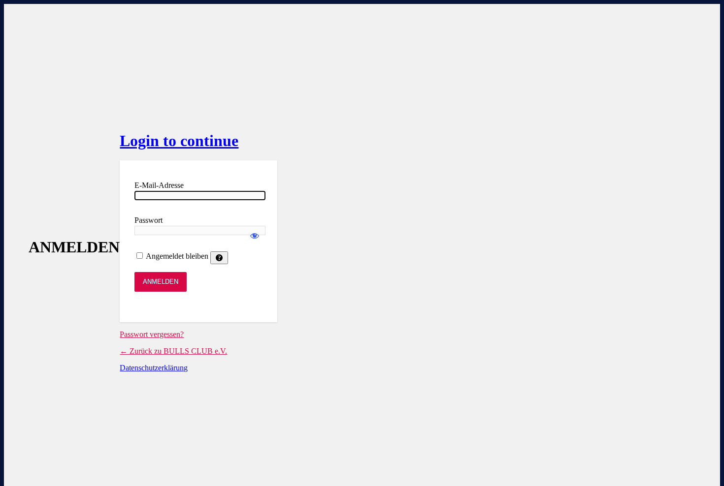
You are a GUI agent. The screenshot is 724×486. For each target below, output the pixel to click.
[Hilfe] (219, 257)
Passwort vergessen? (152, 334)
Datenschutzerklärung (154, 368)
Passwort (148, 220)
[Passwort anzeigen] (254, 231)
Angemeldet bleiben (177, 256)
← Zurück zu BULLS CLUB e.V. (173, 351)
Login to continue (179, 141)
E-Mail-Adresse (159, 185)
